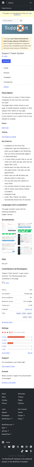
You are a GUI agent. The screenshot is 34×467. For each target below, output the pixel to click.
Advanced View (7, 322)
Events (20, 412)
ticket (29, 317)
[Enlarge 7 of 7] (30, 249)
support (29, 313)
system (25, 317)
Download (6, 61)
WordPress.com (8, 424)
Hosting (4, 400)
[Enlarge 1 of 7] (14, 225)
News (4, 397)
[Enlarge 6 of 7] (30, 236)
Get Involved (22, 409)
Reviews (6, 73)
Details (6, 68)
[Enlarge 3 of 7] (14, 245)
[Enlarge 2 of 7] (14, 235)
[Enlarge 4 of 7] (30, 225)
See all (30, 353)
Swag (20, 419)
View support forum (8, 366)
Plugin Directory (6, 8)
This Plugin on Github (9, 137)
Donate (21, 415)
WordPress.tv (7, 419)
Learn (4, 409)
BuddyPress (7, 434)
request (18, 313)
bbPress (5, 431)
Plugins (20, 400)
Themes (20, 397)
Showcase (21, 394)
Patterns (21, 403)
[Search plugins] (21, 20)
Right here (5, 128)
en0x (5, 56)
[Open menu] (31, 2)
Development (8, 82)
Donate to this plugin (9, 382)
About (4, 394)
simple (24, 313)
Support (6, 87)
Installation (7, 77)
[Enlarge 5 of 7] (30, 232)
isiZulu (8, 442)
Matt (4, 428)
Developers (5, 415)
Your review (6, 353)
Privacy (4, 403)
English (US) (28, 309)
